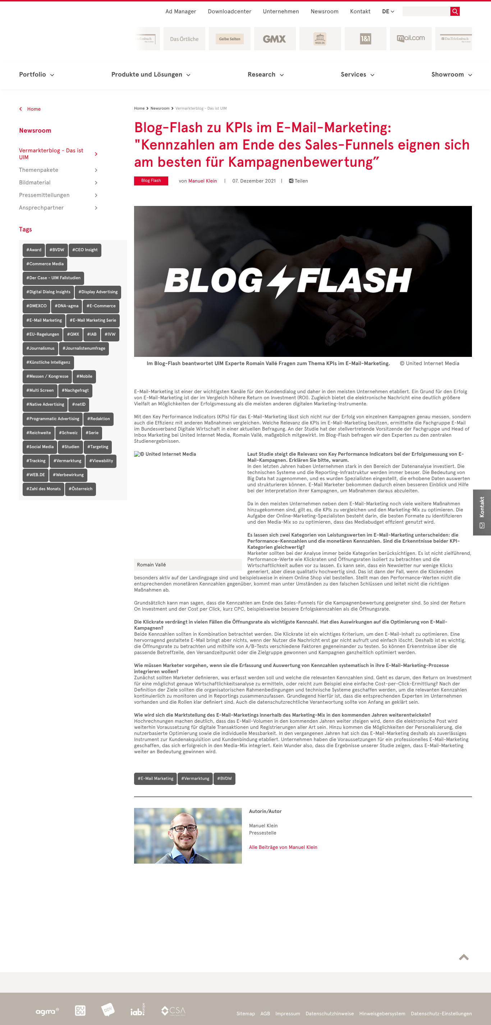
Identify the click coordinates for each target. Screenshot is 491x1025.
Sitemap (246, 1014)
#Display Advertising (98, 292)
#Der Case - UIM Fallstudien (53, 278)
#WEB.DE (35, 475)
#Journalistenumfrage (84, 348)
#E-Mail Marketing (44, 320)
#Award (33, 250)
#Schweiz (68, 433)
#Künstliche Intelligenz (48, 362)
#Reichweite (38, 433)
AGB (265, 1014)
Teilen (298, 181)
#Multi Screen (40, 390)
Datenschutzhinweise (330, 1014)
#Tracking (35, 461)
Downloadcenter (229, 11)
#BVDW (56, 250)
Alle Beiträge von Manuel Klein (283, 847)
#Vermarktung (67, 461)
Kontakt (360, 11)
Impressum (287, 1014)
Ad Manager (181, 11)
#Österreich (81, 489)
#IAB (92, 334)
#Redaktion (98, 419)
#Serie (92, 433)
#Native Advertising (45, 404)
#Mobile (84, 376)
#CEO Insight (85, 250)
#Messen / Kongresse (47, 376)
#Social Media (40, 447)
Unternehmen (281, 11)
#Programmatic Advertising (52, 419)
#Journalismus (40, 348)
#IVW (110, 334)
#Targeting (97, 447)
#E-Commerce (100, 306)
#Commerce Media (45, 264)
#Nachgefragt (75, 390)
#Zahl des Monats (43, 489)
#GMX (73, 334)
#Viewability (101, 461)
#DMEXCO (36, 306)
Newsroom (325, 11)
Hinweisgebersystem (382, 1014)
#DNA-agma (67, 306)
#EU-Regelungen (42, 334)
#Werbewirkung (68, 475)
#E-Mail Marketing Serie (93, 320)
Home (33, 109)
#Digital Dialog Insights (48, 292)
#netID (79, 404)
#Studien (70, 447)
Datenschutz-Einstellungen (441, 1014)
